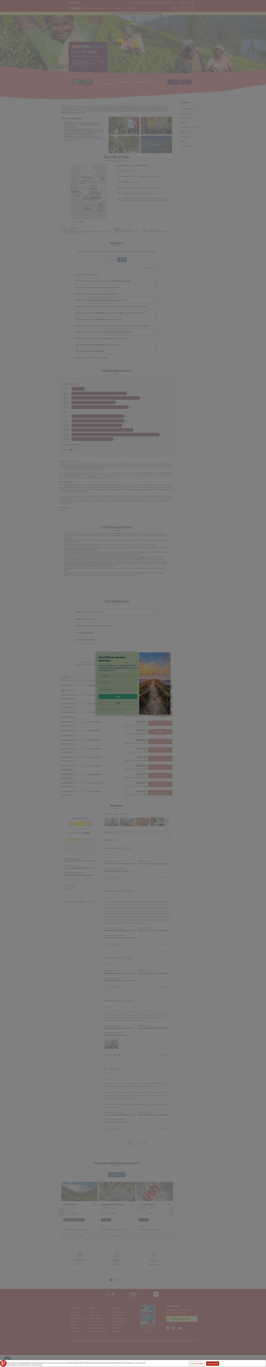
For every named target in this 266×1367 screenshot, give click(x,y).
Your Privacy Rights (196, 1363)
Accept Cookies (212, 1363)
